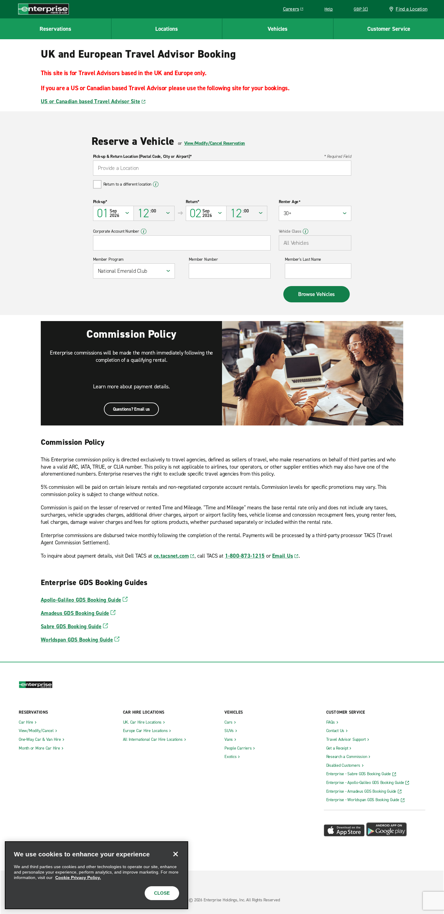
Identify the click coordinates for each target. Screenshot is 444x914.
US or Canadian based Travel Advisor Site (90, 101)
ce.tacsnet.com (171, 555)
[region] (96, 875)
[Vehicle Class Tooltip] (305, 231)
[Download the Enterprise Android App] (386, 835)
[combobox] (222, 168)
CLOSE (162, 893)
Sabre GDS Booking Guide (71, 626)
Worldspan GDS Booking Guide (77, 639)
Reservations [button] (55, 29)
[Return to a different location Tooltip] (156, 184)
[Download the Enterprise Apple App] (344, 835)
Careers (295, 10)
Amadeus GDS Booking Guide (75, 613)
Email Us (282, 555)
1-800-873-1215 (245, 555)
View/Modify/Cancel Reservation (214, 143)
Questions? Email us (131, 409)
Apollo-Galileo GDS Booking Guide (81, 599)
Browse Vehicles (316, 294)
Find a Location (411, 9)
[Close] (175, 854)
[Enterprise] (43, 9)
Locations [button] (166, 29)
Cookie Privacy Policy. (78, 877)
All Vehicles (296, 243)
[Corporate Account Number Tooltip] (143, 231)
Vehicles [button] (278, 29)
